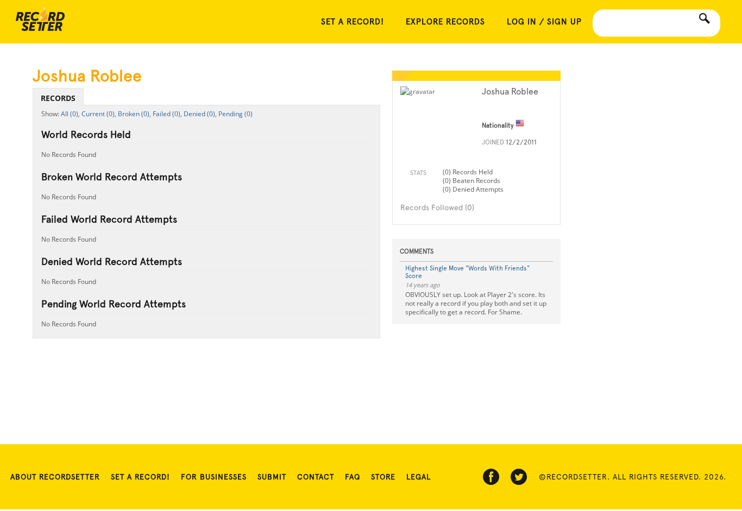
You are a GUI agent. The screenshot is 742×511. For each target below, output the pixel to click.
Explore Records (445, 22)
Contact (315, 476)
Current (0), (98, 113)
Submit (271, 476)
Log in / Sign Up (544, 22)
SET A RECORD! (352, 22)
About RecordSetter (55, 476)
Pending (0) (235, 113)
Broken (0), (134, 113)
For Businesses (214, 476)
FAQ (352, 476)
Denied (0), (200, 113)
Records (58, 98)
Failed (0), (167, 113)
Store (383, 476)
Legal (418, 476)
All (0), (70, 113)
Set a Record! (140, 476)
